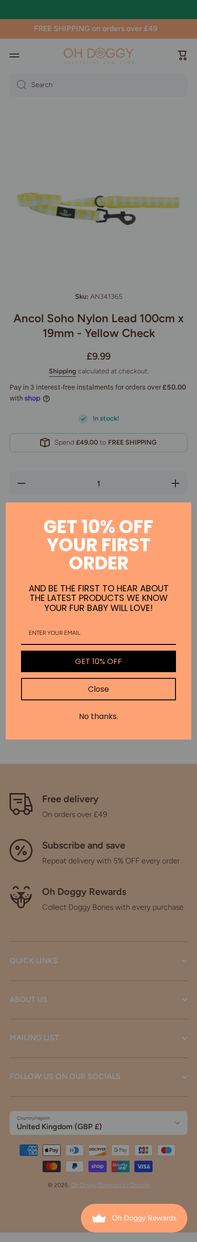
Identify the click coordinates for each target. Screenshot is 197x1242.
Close (98, 689)
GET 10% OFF (98, 661)
